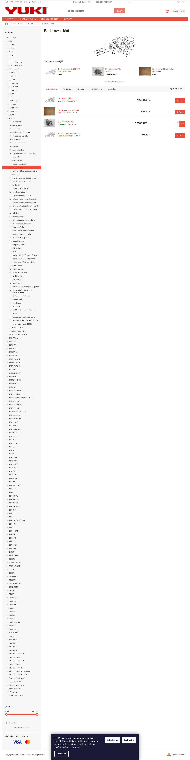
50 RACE (12, 80)
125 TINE (12, 482)
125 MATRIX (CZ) (15, 401)
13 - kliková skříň (16, 167)
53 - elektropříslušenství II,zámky (22, 310)
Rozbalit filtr (20, 727)
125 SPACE (13, 461)
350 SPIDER (13, 629)
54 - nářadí (14, 313)
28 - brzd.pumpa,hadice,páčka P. (22, 220)
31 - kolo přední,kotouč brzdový (22, 230)
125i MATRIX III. (14, 506)
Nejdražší (80, 89)
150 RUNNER (13, 555)
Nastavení (61, 753)
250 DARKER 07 (15, 583)
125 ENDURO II (14, 359)
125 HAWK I (13, 376)
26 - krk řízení (15, 213)
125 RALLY (13, 432)
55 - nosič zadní (16, 122)
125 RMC (12, 440)
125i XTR (12, 541)
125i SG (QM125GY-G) (17, 520)
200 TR (11, 569)
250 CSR (12, 580)
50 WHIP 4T (13, 115)
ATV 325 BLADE (14, 664)
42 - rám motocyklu (17, 269)
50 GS (11, 51)
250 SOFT (13, 615)
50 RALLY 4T (13, 86)
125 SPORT (13, 468)
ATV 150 (12, 643)
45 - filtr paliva (15, 279)
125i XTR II (13, 545)
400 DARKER (13, 632)
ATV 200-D (13, 650)
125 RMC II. (13, 443)
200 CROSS (13, 559)
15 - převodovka (16, 174)
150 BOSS (13, 552)
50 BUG (11, 44)
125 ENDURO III (14, 362)
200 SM (11, 573)
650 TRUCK (13, 639)
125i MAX (12, 510)
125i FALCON (14, 499)
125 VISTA (13, 489)
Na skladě (14, 722)
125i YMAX (13, 548)
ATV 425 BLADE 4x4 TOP (18, 674)
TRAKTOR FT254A (16, 696)
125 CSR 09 (13, 355)
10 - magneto (15, 157)
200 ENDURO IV (14, 562)
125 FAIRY (12, 369)
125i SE (11, 517)
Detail (180, 100)
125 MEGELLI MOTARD (17, 411)
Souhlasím (129, 740)
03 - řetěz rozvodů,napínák (20, 132)
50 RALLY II (13, 90)
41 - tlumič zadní (16, 265)
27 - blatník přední (17, 216)
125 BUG (12, 341)
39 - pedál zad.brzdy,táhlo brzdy (22, 258)
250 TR (11, 590)
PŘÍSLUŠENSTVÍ (15, 692)
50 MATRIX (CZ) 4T (16, 62)
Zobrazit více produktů (113, 81)
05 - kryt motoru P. (17, 139)
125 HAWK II (13, 383)
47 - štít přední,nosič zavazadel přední (24, 286)
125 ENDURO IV (14, 366)
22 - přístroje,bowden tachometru (23, 199)
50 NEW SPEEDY (15, 72)
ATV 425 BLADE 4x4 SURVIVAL (20, 671)
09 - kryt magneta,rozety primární (23, 153)
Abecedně (112, 89)
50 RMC (12, 55)
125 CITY (12, 345)
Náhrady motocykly (16, 685)
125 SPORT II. (14, 471)
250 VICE (12, 611)
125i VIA (12, 534)
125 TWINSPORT (15, 485)
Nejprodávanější (96, 89)
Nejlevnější (67, 89)
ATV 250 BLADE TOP (16, 654)
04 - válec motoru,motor (19, 136)
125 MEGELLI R (14, 415)
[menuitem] (10, 19)
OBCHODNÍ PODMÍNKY (104, 2)
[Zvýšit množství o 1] (178, 122)
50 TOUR (12, 104)
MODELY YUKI (11, 37)
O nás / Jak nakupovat (81, 2)
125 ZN (11, 492)
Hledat (119, 11)
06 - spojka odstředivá (18, 143)
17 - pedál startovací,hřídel (20, 181)
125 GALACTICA (15, 373)
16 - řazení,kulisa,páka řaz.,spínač (23, 178)
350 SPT (12, 625)
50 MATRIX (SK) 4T (16, 66)
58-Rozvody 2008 (16, 327)
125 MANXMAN (14, 394)
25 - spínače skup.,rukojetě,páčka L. (23, 209)
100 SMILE (13, 118)
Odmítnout (112, 740)
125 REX (12, 436)
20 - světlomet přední (18, 192)
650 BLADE (13, 636)
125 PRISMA (13, 422)
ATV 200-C (13, 646)
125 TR (11, 450)
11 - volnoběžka (16, 160)
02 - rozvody (14, 129)
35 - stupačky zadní (17, 244)
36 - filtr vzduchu (16, 248)
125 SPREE (13, 475)
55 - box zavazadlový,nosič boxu (22, 317)
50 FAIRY (12, 48)
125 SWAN (13, 478)
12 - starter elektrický (18, 164)
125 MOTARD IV (15, 418)
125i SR (12, 527)
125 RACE (12, 426)
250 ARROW (13, 576)
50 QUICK (12, 76)
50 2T (11, 41)
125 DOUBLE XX (15, 380)
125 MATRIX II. (14, 408)
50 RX (11, 97)
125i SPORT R (14, 531)
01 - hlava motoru (16, 125)
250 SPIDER (13, 601)
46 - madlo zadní (16, 283)
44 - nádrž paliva (16, 276)
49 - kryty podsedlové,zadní (20, 296)
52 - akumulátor (16, 306)
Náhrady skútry (15, 688)
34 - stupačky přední (17, 241)
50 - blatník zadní (16, 299)
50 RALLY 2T (13, 83)
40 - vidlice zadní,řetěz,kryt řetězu (23, 262)
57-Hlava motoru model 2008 (21, 324)
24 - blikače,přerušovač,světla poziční (24, 206)
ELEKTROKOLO (15, 682)
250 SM (11, 594)
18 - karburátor (15, 185)
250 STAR (12, 604)
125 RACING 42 (14, 429)
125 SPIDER (13, 464)
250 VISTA (13, 618)
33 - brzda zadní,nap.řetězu (20, 237)
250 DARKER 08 (15, 587)
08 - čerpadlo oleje (17, 150)
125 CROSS (13, 348)
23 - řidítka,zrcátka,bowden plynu (23, 202)
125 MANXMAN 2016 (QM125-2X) (21, 397)
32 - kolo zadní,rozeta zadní (20, 234)
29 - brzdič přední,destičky (20, 223)
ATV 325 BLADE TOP (16, 660)
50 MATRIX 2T (14, 69)
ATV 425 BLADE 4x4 (16, 668)
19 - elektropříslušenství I (19, 188)
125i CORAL (13, 496)
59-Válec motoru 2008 (18, 331)
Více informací (73, 747)
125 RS (11, 447)
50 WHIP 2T (13, 111)
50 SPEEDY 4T (14, 108)
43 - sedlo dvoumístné (18, 272)
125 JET (12, 387)
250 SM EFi (13, 597)
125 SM (11, 454)
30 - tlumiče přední (17, 227)
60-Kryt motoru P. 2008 (18, 334)
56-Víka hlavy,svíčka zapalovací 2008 (24, 320)
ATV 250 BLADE (14, 657)
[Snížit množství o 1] (178, 125)
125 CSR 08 (13, 352)
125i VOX (12, 538)
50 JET (11, 58)
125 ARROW (13, 338)
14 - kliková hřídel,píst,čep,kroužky (23, 171)
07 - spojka (14, 146)
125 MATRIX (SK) (15, 404)
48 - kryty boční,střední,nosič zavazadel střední (21, 291)
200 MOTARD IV (15, 566)
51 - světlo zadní (16, 303)
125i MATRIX (13, 503)
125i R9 (11, 513)
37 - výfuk (13, 251)
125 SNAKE (13, 457)
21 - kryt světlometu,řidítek (20, 195)
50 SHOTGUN (14, 101)
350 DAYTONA (14, 622)
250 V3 (11, 608)
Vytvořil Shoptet (178, 754)
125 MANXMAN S (15, 390)
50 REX (11, 94)
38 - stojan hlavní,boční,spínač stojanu (24, 255)
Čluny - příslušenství (17, 678)
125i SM (12, 524)
